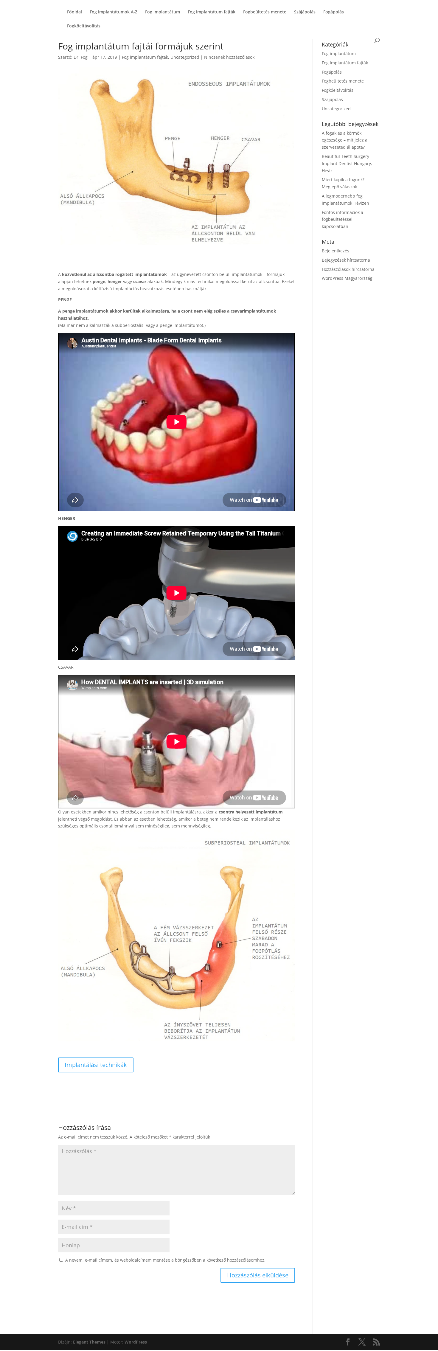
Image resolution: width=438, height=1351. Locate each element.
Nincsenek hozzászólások (229, 57)
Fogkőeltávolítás (83, 26)
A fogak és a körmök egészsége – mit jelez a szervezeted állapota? (344, 140)
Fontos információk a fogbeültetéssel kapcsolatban (342, 219)
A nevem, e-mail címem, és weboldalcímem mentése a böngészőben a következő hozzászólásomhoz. (165, 1260)
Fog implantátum (162, 12)
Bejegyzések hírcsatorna (346, 260)
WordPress (136, 1342)
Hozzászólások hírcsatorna (348, 269)
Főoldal (74, 12)
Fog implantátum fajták (211, 12)
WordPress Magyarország (347, 278)
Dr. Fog (81, 57)
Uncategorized (184, 57)
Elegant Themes (89, 1342)
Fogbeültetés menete (264, 12)
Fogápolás (333, 12)
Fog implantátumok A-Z (113, 12)
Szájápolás (305, 12)
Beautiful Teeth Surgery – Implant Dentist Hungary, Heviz (347, 163)
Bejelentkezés (335, 251)
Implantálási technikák (96, 1065)
